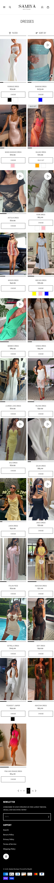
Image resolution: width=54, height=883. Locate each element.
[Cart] (48, 7)
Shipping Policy (9, 849)
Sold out (41, 160)
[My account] (42, 7)
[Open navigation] (6, 7)
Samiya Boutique (14, 869)
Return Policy (8, 835)
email (7, 817)
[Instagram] (6, 856)
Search (6, 830)
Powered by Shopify (26, 869)
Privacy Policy (8, 839)
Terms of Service (9, 844)
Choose (13, 95)
